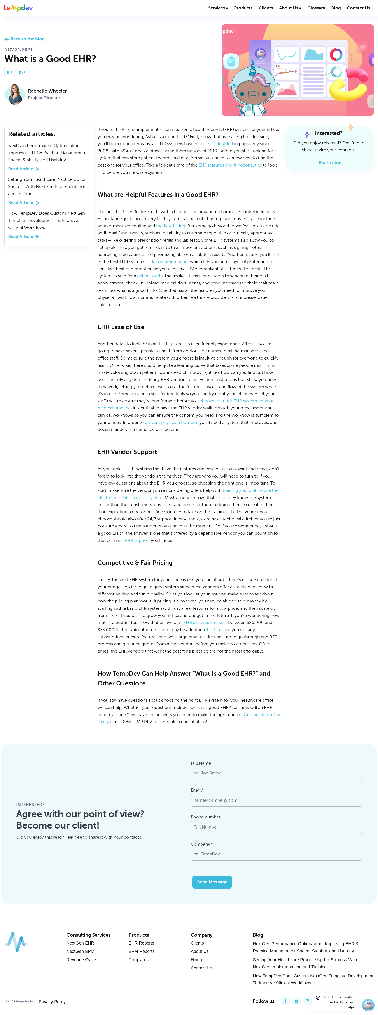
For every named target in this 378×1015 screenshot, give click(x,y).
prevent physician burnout (171, 422)
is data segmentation (167, 261)
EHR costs (217, 629)
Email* (197, 790)
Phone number (206, 817)
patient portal (150, 275)
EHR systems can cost (205, 622)
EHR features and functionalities (230, 165)
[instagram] (307, 1001)
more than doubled (214, 143)
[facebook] (285, 1001)
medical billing (170, 225)
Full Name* (202, 763)
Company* (201, 844)
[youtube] (296, 1001)
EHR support (137, 540)
